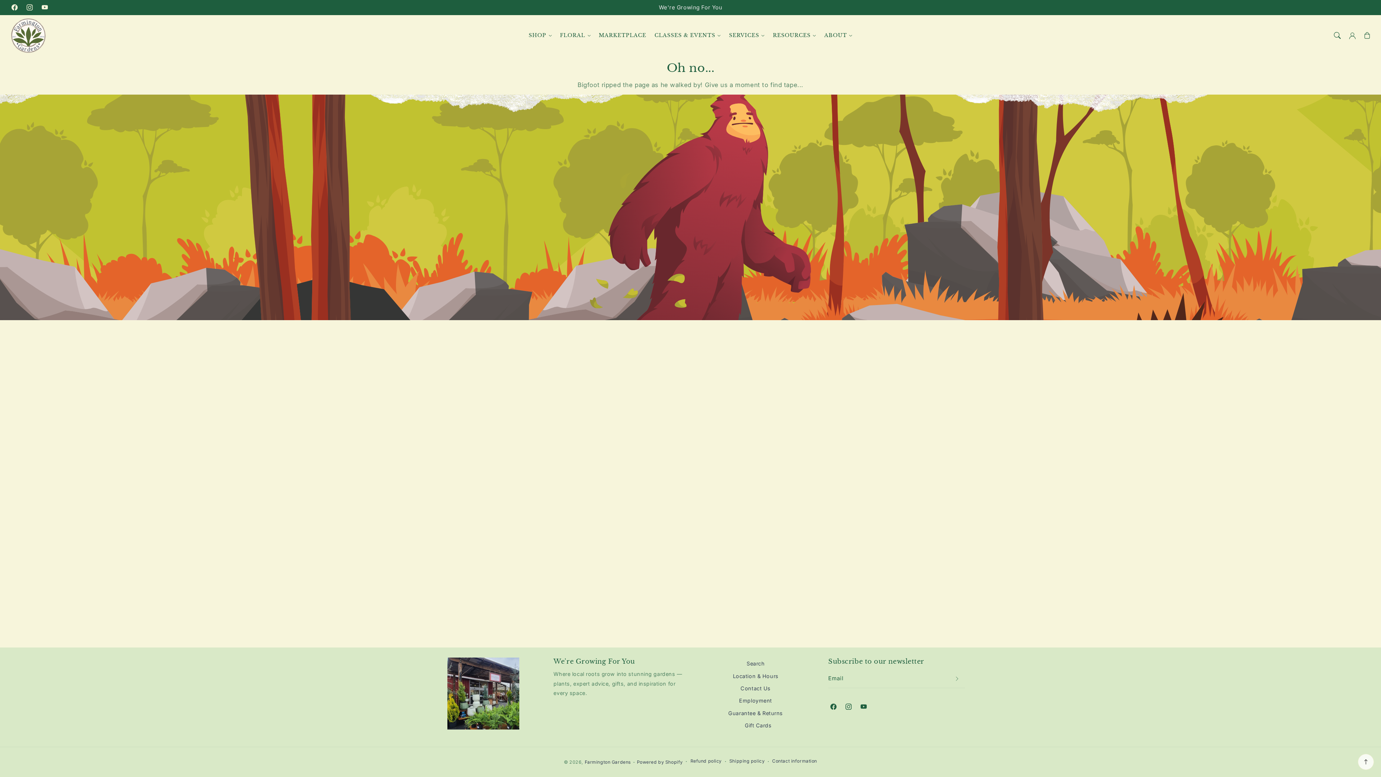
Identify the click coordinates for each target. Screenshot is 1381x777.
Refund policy (706, 761)
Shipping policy (747, 761)
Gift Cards (758, 725)
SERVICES (744, 35)
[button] (1337, 35)
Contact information (794, 761)
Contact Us (755, 688)
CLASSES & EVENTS (685, 35)
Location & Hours (756, 676)
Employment (755, 701)
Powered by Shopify (660, 762)
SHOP (537, 35)
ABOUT (835, 35)
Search (756, 663)
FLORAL (572, 35)
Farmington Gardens (608, 762)
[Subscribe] (957, 678)
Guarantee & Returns (755, 713)
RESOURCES (792, 35)
